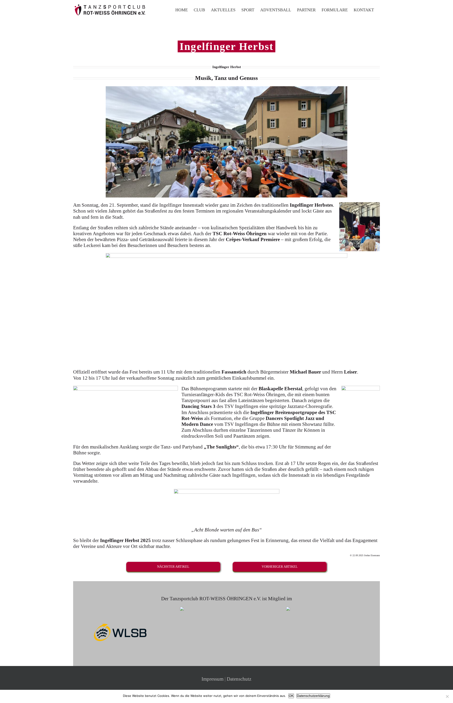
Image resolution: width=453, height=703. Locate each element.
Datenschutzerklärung (313, 696)
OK (291, 696)
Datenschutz (239, 679)
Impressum (212, 679)
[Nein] (447, 696)
